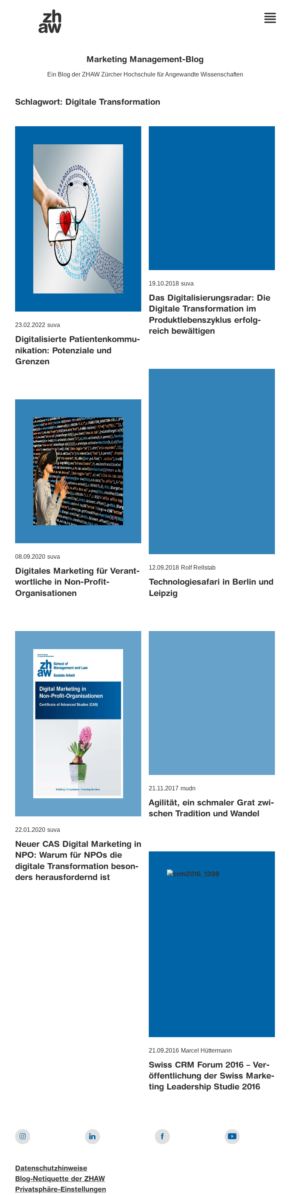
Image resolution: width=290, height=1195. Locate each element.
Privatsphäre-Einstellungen (60, 1189)
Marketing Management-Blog (145, 60)
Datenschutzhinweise (51, 1168)
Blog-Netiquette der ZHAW (60, 1179)
